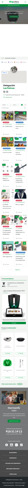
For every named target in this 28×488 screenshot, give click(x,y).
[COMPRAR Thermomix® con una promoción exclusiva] (8, 194)
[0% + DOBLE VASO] (8, 116)
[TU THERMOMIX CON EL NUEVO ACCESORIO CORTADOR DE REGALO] (8, 220)
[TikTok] (21, 445)
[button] (25, 2)
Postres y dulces (19, 122)
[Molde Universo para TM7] (7, 363)
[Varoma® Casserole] (20, 339)
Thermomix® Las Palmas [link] (10, 58)
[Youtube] (11, 445)
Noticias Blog (6, 122)
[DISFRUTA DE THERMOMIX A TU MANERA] (20, 220)
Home (2, 58)
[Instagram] (16, 445)
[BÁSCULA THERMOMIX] (8, 168)
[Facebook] (6, 445)
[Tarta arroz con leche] (20, 116)
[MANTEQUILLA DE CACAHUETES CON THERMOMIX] (20, 246)
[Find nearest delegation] (2, 2)
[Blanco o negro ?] (20, 194)
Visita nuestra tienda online (13, 5)
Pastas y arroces (6, 148)
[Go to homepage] (14, 2)
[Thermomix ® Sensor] (20, 363)
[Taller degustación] (8, 246)
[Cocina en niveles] (8, 142)
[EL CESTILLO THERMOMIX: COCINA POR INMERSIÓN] (20, 168)
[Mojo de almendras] (20, 142)
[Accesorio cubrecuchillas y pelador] (7, 339)
